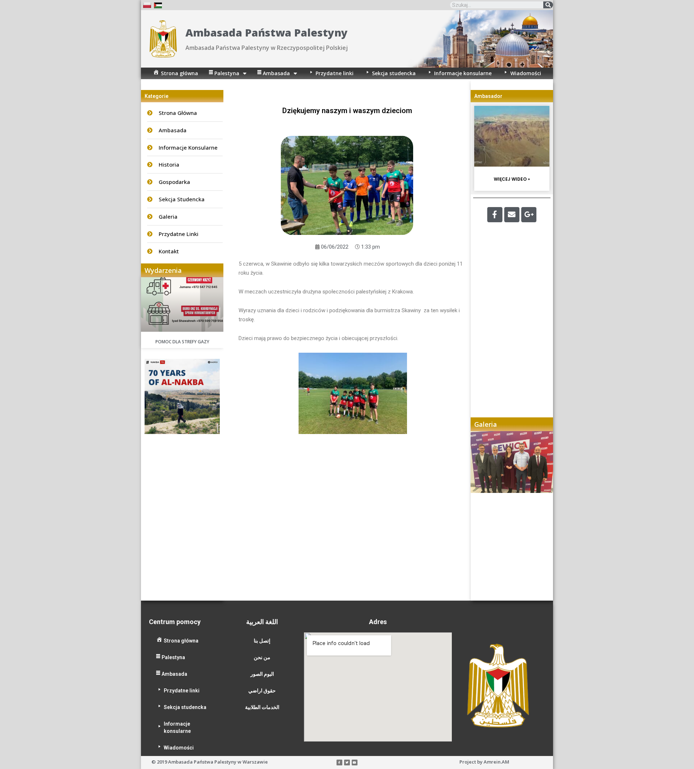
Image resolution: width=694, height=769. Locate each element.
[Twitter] (347, 762)
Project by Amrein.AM (484, 762)
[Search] (548, 4)
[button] (483, 516)
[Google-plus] (528, 214)
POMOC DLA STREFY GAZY (182, 342)
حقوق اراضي (262, 690)
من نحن (262, 657)
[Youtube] (354, 762)
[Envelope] (511, 214)
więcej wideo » (512, 179)
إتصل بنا (262, 641)
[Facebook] (494, 214)
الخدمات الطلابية (262, 707)
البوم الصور (262, 674)
